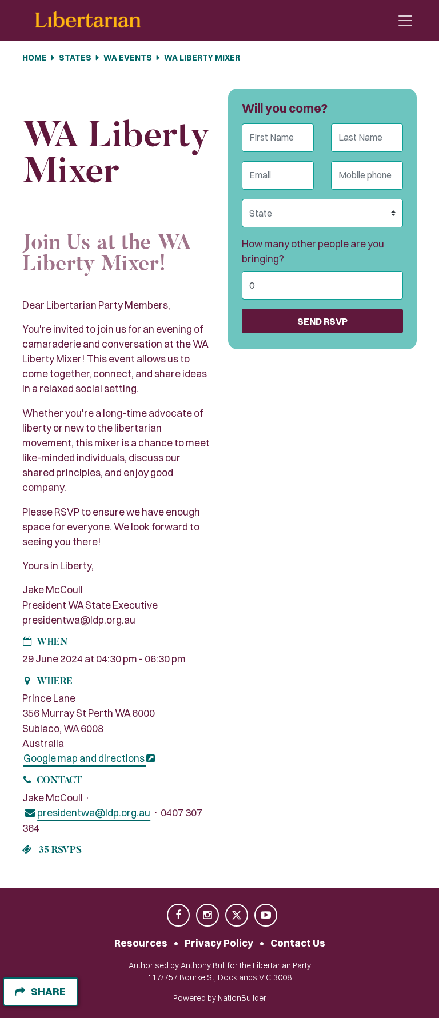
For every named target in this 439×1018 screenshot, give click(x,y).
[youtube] (265, 915)
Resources (140, 943)
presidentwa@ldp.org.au (93, 813)
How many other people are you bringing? (313, 251)
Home (34, 58)
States (75, 58)
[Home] (88, 20)
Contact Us (297, 943)
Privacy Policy (219, 943)
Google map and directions (84, 758)
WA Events (127, 58)
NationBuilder (242, 998)
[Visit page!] (179, 915)
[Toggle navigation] (405, 20)
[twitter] (237, 915)
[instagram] (208, 915)
